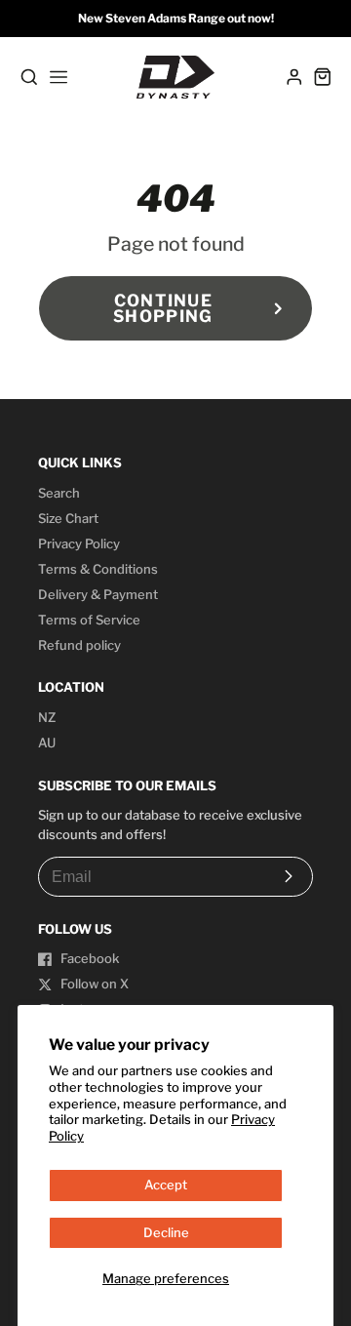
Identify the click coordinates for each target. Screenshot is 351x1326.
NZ (47, 717)
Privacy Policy (79, 543)
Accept (165, 1184)
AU (47, 742)
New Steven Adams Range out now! (176, 18)
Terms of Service (89, 619)
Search (59, 493)
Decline (166, 1232)
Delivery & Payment (98, 594)
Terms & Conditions (98, 569)
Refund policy (79, 645)
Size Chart (68, 518)
